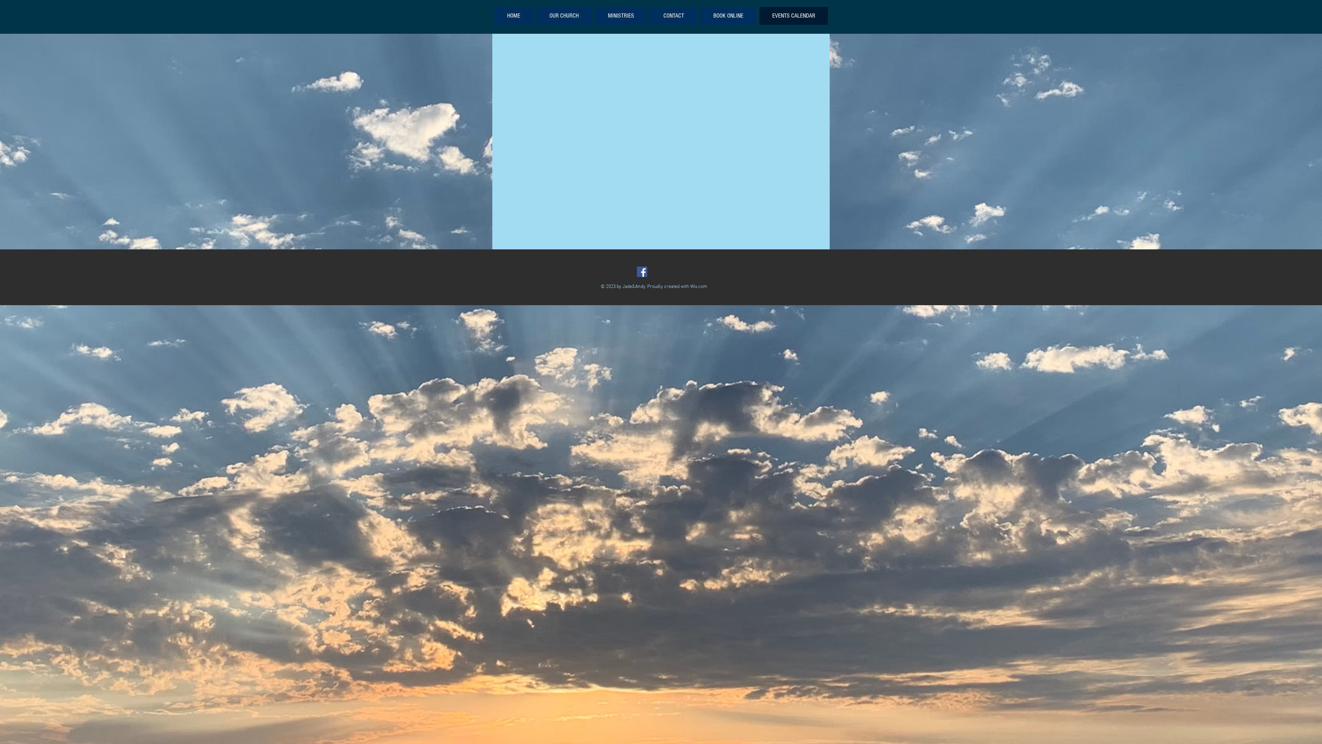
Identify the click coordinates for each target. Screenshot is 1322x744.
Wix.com (698, 287)
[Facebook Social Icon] (642, 272)
